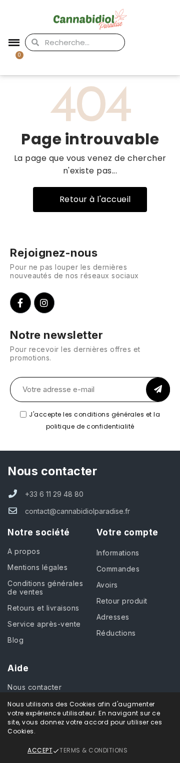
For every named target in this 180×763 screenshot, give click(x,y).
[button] (90, 199)
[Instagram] (44, 302)
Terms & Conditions (94, 750)
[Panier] (13, 61)
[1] (158, 389)
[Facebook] (20, 302)
